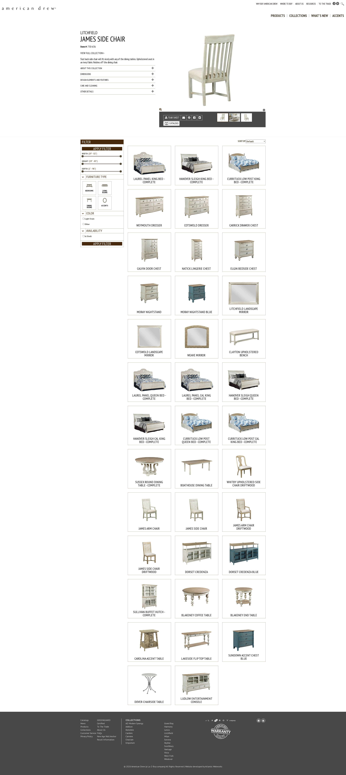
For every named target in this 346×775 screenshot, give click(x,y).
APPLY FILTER (102, 148)
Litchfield (168, 733)
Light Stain (89, 218)
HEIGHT (85, 161)
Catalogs (84, 720)
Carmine (129, 736)
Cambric (129, 733)
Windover (168, 759)
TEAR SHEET (173, 117)
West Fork (168, 755)
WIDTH (85, 153)
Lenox (167, 729)
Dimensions (85, 74)
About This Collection (91, 68)
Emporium (130, 742)
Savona (167, 739)
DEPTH (85, 168)
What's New (319, 15)
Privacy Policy (86, 736)
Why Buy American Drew (266, 3)
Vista (166, 752)
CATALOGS (174, 123)
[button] (96, 177)
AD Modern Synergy (134, 723)
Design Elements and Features (94, 79)
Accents (338, 15)
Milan (166, 736)
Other (87, 224)
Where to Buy (286, 3)
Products (278, 15)
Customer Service (88, 733)
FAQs (99, 733)
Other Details (86, 91)
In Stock (88, 236)
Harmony (168, 726)
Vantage (168, 749)
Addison (129, 726)
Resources (311, 3)
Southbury (168, 746)
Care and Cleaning (88, 85)
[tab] (102, 177)
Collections (298, 15)
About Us (299, 3)
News (83, 723)
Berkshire (130, 729)
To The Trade (325, 3)
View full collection (91, 53)
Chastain (129, 739)
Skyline (167, 742)
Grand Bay (168, 723)
